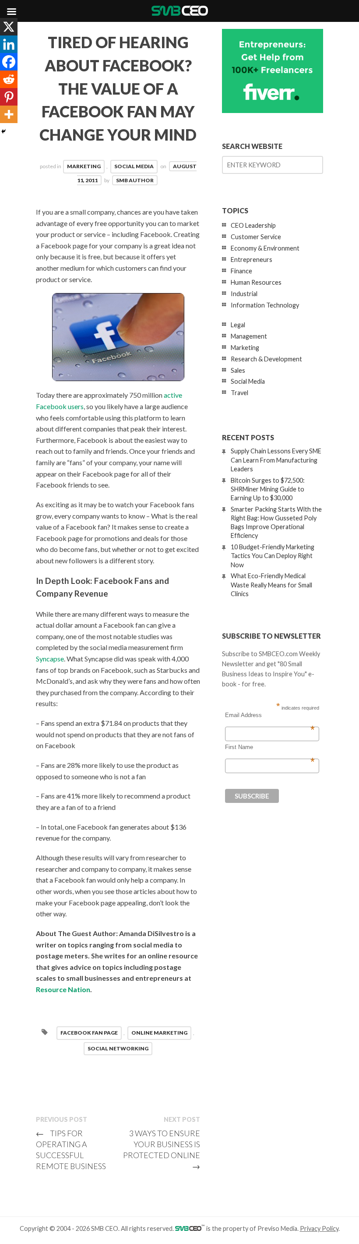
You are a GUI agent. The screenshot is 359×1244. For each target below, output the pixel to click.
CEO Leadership (253, 225)
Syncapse (50, 658)
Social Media (134, 166)
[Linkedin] (9, 44)
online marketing (159, 1032)
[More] (9, 114)
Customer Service (256, 236)
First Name (270, 747)
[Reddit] (9, 79)
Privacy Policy (319, 1228)
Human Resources (256, 282)
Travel (239, 392)
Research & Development (266, 359)
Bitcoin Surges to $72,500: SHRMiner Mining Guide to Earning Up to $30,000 (268, 489)
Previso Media (277, 1228)
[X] (9, 26)
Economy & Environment (265, 248)
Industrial (244, 293)
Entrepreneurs (251, 259)
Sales (238, 370)
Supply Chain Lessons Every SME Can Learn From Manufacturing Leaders (276, 459)
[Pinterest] (9, 97)
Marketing (84, 166)
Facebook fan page (89, 1032)
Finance (241, 271)
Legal (238, 325)
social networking (118, 1048)
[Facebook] (9, 62)
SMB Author (135, 180)
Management (249, 336)
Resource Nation (63, 989)
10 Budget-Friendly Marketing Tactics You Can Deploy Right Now (272, 555)
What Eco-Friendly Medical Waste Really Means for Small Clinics (271, 584)
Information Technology (265, 305)
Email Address (270, 715)
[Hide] (3, 131)
